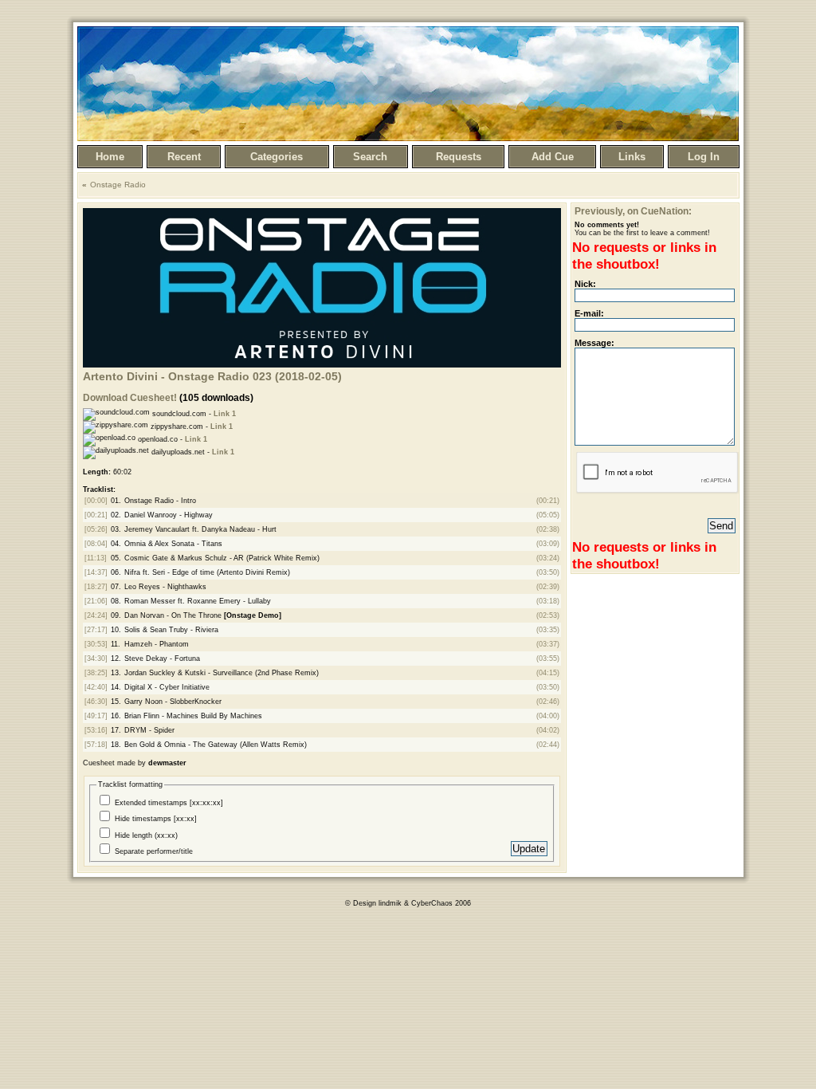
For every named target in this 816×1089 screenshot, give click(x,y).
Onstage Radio (118, 184)
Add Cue (553, 157)
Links (631, 157)
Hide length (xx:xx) (146, 835)
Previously (598, 211)
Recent (184, 157)
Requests (458, 157)
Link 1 (225, 414)
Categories (276, 157)
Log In (704, 157)
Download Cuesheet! (130, 397)
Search (370, 157)
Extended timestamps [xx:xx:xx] (169, 803)
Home (110, 157)
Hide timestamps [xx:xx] (156, 819)
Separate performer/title (154, 851)
